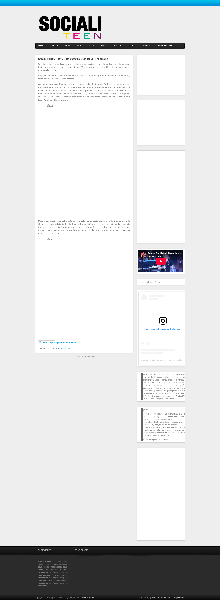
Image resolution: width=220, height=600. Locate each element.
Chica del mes (117, 46)
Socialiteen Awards (165, 46)
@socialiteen (148, 375)
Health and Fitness (165, 598)
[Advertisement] (157, 75)
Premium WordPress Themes (84, 598)
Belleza (55, 46)
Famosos (91, 46)
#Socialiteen (170, 396)
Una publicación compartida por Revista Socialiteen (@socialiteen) (172, 360)
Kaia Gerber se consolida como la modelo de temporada (73, 59)
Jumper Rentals (179, 598)
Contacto (42, 46)
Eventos (68, 46)
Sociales (132, 46)
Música (103, 46)
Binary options (152, 598)
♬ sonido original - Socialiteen (161, 399)
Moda (79, 46)
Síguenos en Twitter (65, 342)
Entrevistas (146, 46)
